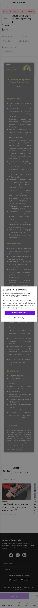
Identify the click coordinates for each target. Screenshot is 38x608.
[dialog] (19, 304)
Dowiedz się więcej (15, 308)
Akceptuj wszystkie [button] (19, 313)
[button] (19, 318)
